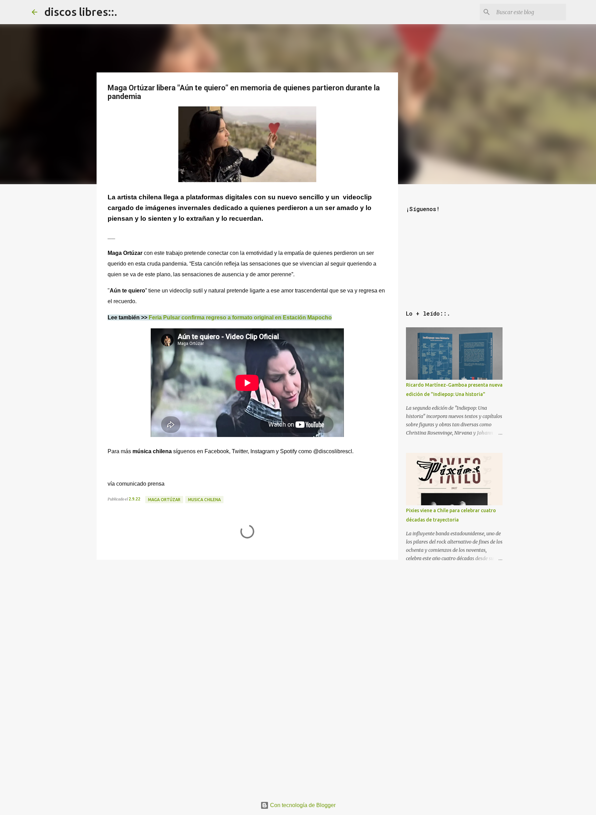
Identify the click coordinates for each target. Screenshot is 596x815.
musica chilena (204, 499)
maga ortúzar (164, 499)
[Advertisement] (247, 611)
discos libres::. (80, 12)
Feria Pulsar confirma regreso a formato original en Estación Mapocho (240, 317)
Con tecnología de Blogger (302, 805)
